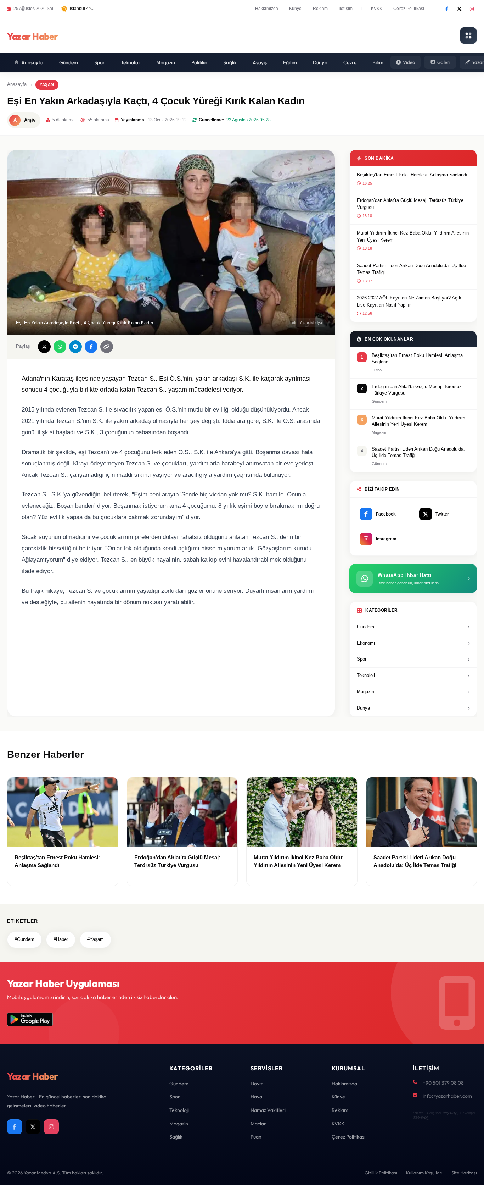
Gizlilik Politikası (381, 1172)
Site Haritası (464, 1172)
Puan (256, 1137)
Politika (199, 62)
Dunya (363, 708)
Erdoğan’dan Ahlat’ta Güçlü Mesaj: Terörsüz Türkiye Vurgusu (410, 204)
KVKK (376, 8)
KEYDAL (449, 1112)
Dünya (320, 62)
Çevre (350, 62)
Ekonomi (366, 643)
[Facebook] (446, 9)
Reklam (320, 8)
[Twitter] (459, 9)
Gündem (68, 62)
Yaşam (47, 84)
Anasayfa (32, 62)
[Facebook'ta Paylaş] (91, 346)
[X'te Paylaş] (44, 346)
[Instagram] (471, 9)
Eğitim (290, 62)
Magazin (165, 62)
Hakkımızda (266, 8)
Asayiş (260, 62)
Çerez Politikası (408, 8)
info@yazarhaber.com (447, 1096)
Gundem (365, 626)
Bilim (377, 62)
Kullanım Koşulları (424, 1172)
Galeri (443, 62)
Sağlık (230, 62)
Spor (99, 62)
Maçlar (258, 1123)
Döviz (257, 1083)
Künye (295, 8)
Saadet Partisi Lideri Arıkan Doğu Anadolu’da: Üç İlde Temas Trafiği (411, 269)
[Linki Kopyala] (106, 346)
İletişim (346, 8)
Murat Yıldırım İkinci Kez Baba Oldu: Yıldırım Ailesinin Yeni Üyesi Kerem (413, 236)
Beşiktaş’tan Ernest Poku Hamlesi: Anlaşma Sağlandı (412, 174)
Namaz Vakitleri (268, 1110)
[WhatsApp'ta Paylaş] (60, 346)
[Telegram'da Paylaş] (75, 346)
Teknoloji (130, 62)
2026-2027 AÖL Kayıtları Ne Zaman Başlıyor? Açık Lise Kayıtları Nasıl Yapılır (409, 301)
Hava (256, 1096)
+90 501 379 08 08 (443, 1083)
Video (409, 62)
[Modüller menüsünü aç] (468, 35)
